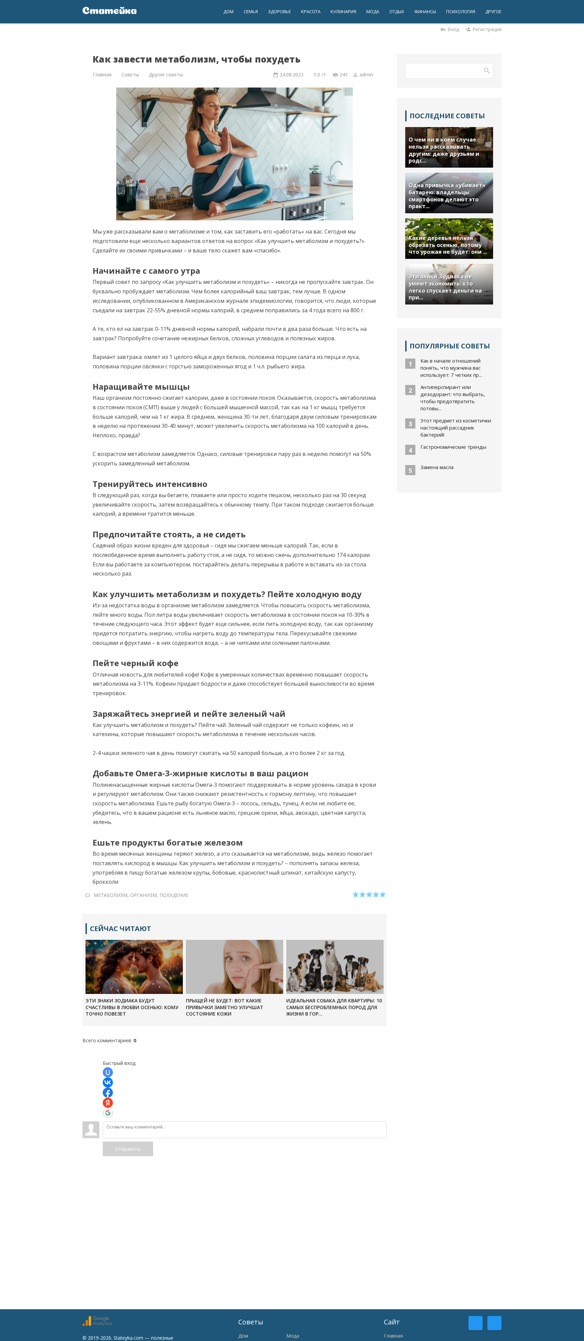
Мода (292, 1336)
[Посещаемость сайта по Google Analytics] (97, 1324)
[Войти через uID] (108, 1072)
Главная (393, 1336)
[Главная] (109, 12)
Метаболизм (110, 895)
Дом (243, 1336)
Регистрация (487, 29)
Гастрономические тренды (453, 446)
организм (143, 895)
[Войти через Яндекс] (108, 1103)
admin (366, 74)
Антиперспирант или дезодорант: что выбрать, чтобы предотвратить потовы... (452, 398)
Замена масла (437, 467)
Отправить (128, 1149)
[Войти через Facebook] (108, 1093)
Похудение (174, 895)
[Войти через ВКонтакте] (108, 1082)
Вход (453, 29)
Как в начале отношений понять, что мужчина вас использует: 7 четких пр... (451, 367)
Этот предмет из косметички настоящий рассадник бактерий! (455, 427)
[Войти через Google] (108, 1113)
